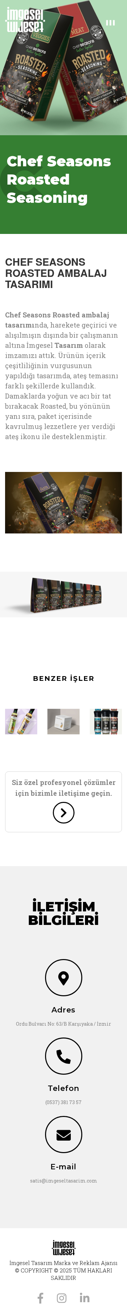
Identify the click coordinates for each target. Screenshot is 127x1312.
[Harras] (106, 722)
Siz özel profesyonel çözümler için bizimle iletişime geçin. (63, 787)
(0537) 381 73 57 (63, 1102)
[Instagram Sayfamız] (61, 1297)
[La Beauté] (63, 722)
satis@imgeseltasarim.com (63, 1180)
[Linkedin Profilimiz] (84, 1297)
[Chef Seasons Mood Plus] (21, 722)
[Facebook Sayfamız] (40, 1297)
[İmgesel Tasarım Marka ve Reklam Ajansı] (32, 19)
